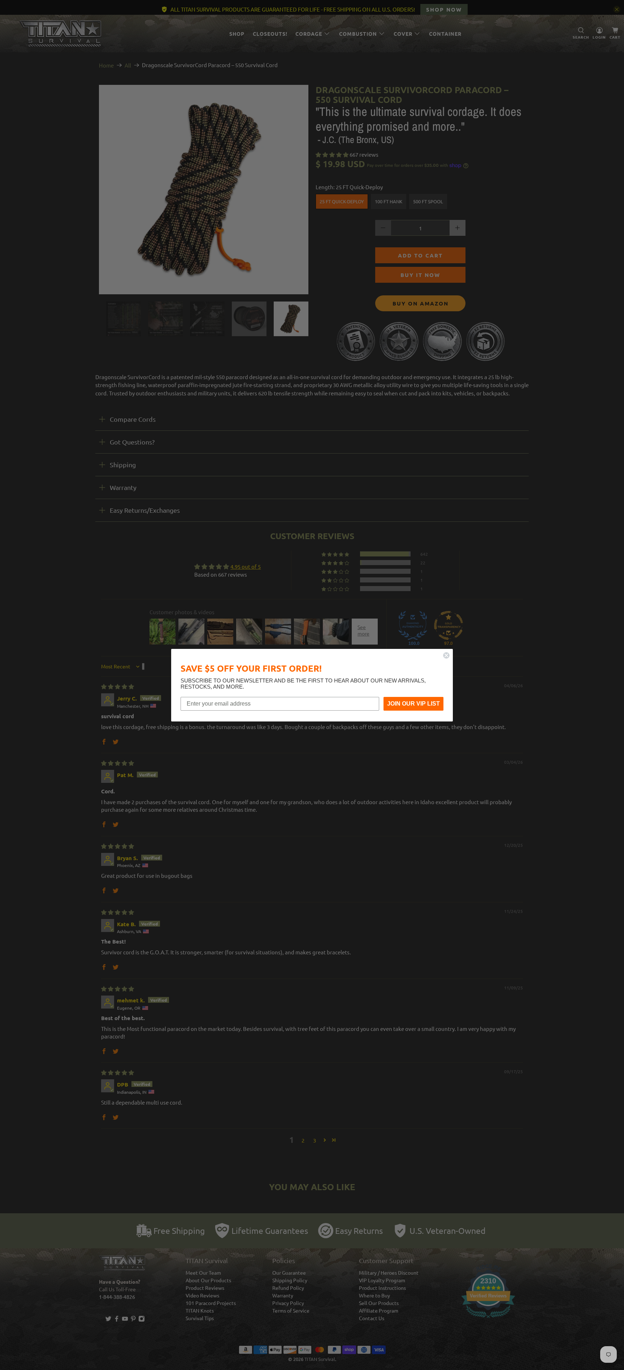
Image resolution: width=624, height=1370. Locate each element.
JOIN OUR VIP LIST (413, 704)
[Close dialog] (446, 655)
